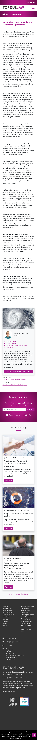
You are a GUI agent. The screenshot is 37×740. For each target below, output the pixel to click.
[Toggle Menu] (33, 8)
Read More (8, 480)
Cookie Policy (25, 623)
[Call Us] (28, 2)
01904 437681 (11, 341)
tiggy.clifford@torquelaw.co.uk (17, 345)
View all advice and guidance (18, 594)
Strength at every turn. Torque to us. (18, 371)
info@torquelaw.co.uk (13, 642)
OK (34, 735)
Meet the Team (7, 608)
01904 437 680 (11, 638)
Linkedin (10, 347)
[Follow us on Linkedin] (33, 2)
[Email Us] (31, 2)
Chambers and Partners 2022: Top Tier (15, 385)
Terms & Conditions (27, 606)
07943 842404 (11, 343)
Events (5, 623)
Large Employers (8, 610)
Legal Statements (26, 621)
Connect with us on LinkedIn (19, 415)
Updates (5, 621)
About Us (5, 606)
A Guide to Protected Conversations (14, 379)
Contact (5, 625)
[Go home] (13, 7)
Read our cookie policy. (16, 738)
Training (5, 619)
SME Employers (7, 612)
